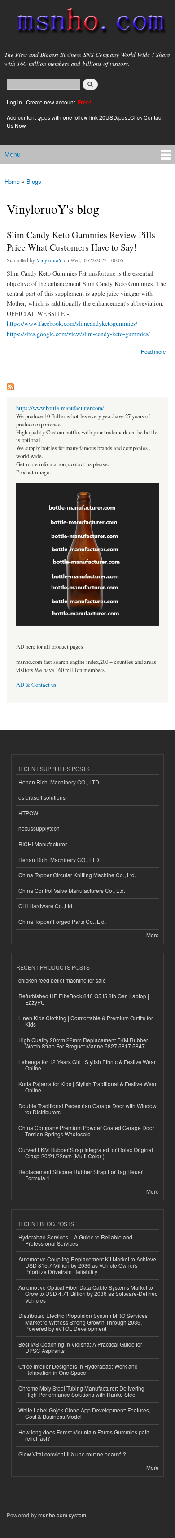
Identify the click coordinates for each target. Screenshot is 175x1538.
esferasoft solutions (42, 797)
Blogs (33, 181)
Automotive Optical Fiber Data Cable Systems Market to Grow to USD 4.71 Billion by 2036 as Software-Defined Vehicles (88, 1293)
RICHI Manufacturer (42, 844)
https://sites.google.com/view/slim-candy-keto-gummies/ (78, 333)
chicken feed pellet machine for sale (62, 980)
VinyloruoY (49, 260)
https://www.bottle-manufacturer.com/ (60, 408)
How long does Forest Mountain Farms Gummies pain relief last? (83, 1435)
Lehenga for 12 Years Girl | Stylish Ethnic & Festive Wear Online (87, 1065)
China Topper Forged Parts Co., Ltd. (62, 921)
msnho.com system (62, 1515)
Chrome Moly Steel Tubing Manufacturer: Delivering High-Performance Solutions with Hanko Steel (81, 1391)
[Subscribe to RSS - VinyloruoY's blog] (10, 385)
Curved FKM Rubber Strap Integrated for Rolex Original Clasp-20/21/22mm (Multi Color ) (85, 1153)
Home (12, 181)
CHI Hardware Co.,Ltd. (46, 906)
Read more (153, 352)
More (152, 935)
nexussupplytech (39, 828)
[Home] (87, 22)
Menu (12, 154)
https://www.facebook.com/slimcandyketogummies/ (72, 323)
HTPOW (28, 813)
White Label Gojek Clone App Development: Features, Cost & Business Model (84, 1413)
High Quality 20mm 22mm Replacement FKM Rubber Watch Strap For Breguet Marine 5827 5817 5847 (83, 1043)
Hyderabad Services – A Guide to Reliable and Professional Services (75, 1240)
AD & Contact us (36, 685)
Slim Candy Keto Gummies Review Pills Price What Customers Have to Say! (81, 241)
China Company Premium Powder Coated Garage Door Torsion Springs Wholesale (86, 1131)
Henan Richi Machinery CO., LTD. (59, 782)
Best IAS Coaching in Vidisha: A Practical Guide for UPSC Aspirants (80, 1347)
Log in (14, 102)
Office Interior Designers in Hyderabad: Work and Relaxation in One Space (78, 1369)
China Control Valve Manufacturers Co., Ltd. (71, 890)
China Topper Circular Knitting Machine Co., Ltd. (77, 875)
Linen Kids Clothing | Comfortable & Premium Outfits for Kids (85, 1021)
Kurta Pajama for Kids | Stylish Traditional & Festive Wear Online (87, 1087)
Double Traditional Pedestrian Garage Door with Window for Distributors (87, 1109)
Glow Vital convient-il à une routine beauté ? (72, 1454)
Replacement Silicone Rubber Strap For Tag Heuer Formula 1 (80, 1175)
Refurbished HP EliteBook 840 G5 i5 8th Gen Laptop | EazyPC (83, 999)
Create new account (51, 102)
